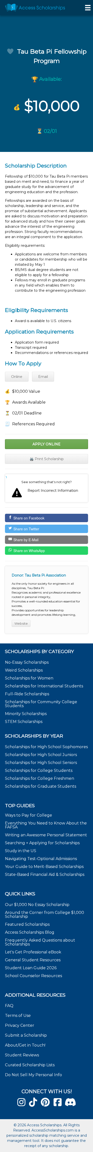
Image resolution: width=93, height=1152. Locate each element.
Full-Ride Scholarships (27, 694)
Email (43, 376)
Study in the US (20, 850)
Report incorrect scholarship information (6, 477)
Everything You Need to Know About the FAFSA (46, 825)
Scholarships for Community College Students (41, 703)
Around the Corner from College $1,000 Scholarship (44, 914)
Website (21, 623)
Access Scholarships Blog (29, 932)
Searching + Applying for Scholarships (42, 843)
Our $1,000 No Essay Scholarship (37, 904)
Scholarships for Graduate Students (40, 786)
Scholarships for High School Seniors (41, 762)
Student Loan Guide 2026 (31, 968)
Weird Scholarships (24, 670)
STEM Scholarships (23, 721)
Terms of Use (18, 1015)
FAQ (9, 1005)
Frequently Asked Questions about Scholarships (40, 942)
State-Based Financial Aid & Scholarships (44, 874)
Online (16, 376)
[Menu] (88, 7)
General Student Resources (33, 960)
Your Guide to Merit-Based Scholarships (45, 866)
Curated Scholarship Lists (30, 1065)
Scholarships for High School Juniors (41, 754)
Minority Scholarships (26, 713)
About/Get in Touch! (25, 1045)
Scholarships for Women (29, 678)
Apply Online (46, 444)
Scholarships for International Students (44, 686)
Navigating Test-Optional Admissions (41, 858)
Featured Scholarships (28, 924)
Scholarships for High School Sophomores (46, 746)
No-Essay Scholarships (27, 662)
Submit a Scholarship (26, 1035)
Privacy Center (19, 1025)
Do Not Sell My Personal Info (33, 1074)
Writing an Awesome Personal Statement (46, 835)
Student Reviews (22, 1055)
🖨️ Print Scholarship (47, 459)
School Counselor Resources (33, 975)
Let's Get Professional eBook (33, 952)
